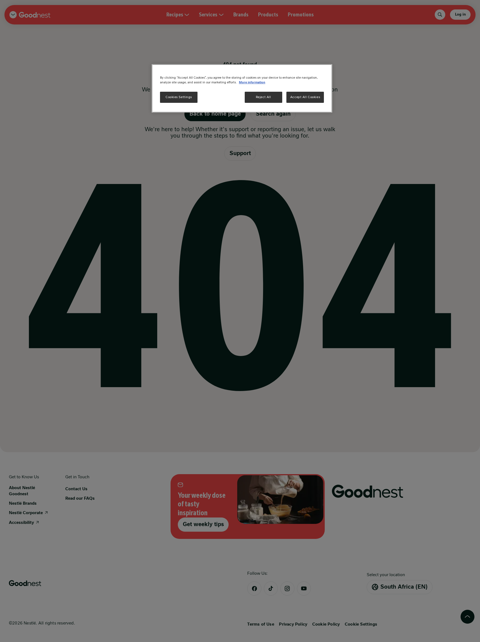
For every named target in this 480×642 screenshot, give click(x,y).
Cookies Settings (179, 97)
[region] (242, 88)
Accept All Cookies (305, 97)
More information (252, 82)
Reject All (263, 97)
